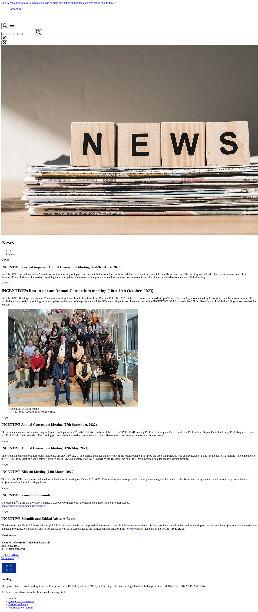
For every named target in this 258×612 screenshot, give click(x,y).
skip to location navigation (86, 2)
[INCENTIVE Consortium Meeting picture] (73, 405)
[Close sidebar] (4, 38)
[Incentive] (9, 251)
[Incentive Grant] (9, 572)
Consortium (14, 8)
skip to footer (108, 2)
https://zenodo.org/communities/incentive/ (24, 505)
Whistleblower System (20, 607)
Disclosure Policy (18, 604)
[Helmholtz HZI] (11, 21)
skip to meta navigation (31, 2)
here (128, 528)
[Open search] (5, 26)
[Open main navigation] (12, 27)
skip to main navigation (58, 2)
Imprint (12, 598)
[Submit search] (38, 32)
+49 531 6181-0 (10, 555)
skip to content (9, 2)
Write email (7, 558)
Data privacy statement (21, 601)
